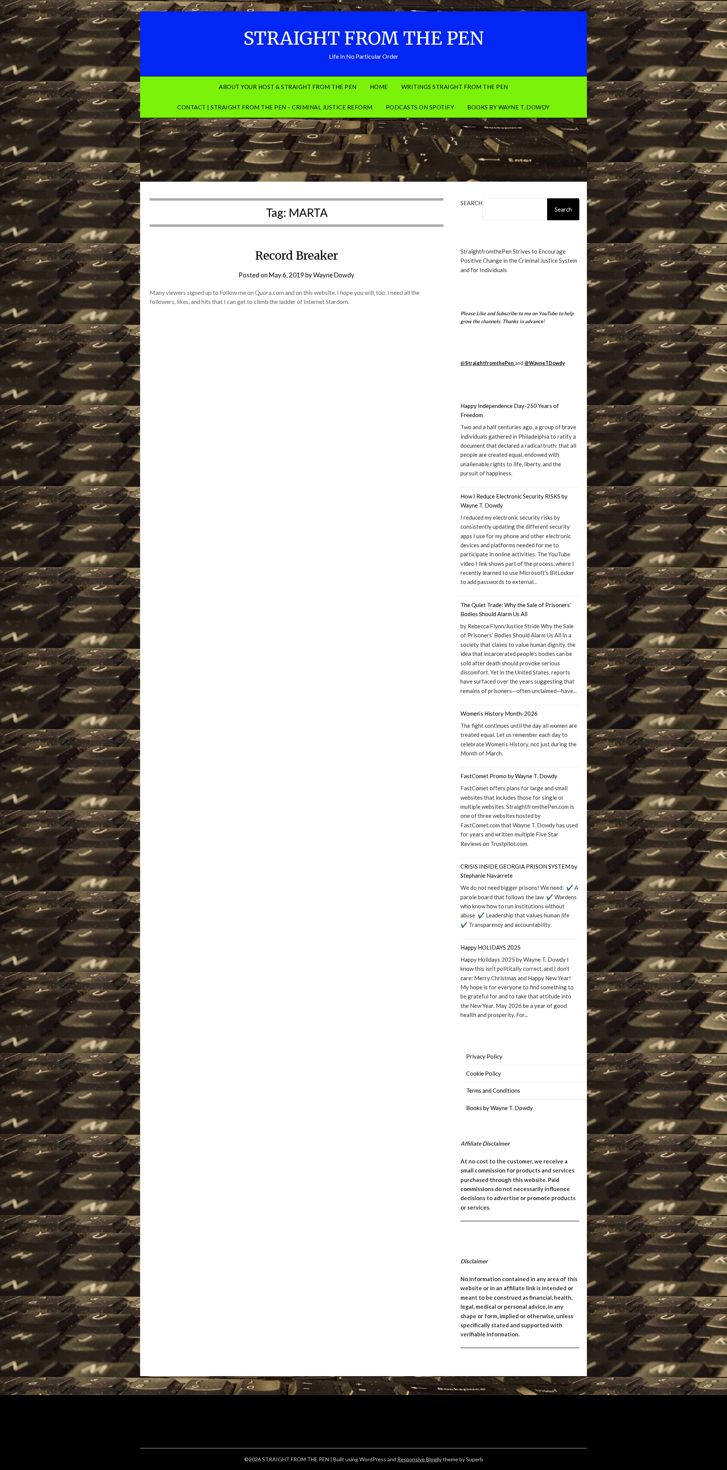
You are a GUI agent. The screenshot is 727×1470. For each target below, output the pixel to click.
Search (471, 202)
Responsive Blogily (419, 1459)
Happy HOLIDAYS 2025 (490, 947)
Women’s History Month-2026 (499, 713)
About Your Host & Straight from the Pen (288, 86)
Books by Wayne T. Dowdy (508, 107)
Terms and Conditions (493, 1090)
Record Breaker (296, 255)
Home (379, 86)
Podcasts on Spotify (420, 107)
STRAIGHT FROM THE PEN (363, 38)
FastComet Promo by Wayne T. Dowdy (508, 775)
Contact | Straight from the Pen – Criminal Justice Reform (275, 107)
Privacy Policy (484, 1056)
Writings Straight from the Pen (454, 86)
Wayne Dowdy (333, 275)
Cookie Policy (483, 1073)
